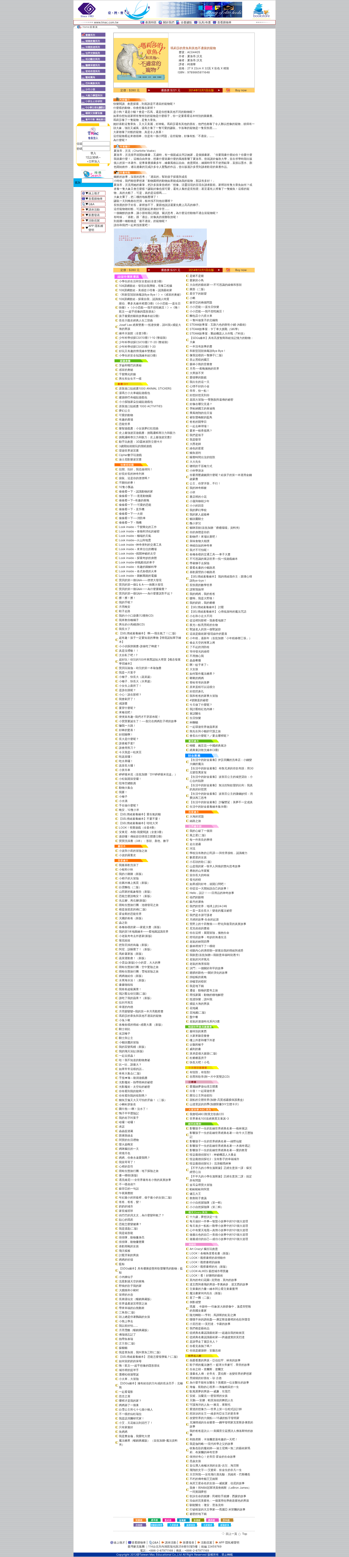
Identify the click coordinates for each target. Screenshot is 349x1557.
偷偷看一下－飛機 (130, 522)
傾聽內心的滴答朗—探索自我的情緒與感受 (216, 950)
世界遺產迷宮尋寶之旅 (133, 1303)
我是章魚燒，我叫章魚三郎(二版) (140, 1352)
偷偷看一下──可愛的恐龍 (135, 504)
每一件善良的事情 (201, 839)
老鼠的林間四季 (199, 941)
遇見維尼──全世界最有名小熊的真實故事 (145, 1179)
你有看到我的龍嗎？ (131, 1091)
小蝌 (192, 298)
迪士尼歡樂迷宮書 (130, 459)
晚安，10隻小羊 (129, 809)
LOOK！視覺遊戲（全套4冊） (138, 827)
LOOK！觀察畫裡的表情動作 (208, 1257)
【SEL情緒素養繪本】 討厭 (207, 607)
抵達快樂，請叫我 (201, 999)
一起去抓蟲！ (127, 1055)
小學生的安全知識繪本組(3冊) (138, 355)
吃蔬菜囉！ (126, 756)
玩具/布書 (205, 22)
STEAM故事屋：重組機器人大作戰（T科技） (218, 333)
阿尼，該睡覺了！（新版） (136, 949)
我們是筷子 (197, 435)
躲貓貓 (123, 1347)
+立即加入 (93, 161)
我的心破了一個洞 (201, 830)
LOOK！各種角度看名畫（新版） (210, 1253)
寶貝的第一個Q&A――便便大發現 (140, 580)
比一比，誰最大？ (130, 1064)
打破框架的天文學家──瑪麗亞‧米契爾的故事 (217, 1509)
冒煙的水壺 (126, 1294)
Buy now (241, 90)
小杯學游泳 (197, 470)
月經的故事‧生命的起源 (204, 919)
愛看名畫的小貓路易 (202, 567)
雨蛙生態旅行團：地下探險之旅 (139, 1171)
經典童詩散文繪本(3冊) (204, 750)
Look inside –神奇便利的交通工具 (140, 544)
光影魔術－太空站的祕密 (134, 1086)
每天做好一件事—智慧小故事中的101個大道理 (219, 1221)
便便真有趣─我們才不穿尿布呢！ (140, 716)
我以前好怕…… (128, 1325)
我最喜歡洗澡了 (129, 865)
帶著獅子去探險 (199, 563)
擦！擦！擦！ (127, 597)
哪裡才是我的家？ (130, 1400)
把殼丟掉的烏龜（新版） (134, 944)
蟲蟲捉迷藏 (126, 1131)
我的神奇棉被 (198, 487)
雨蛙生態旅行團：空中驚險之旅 (139, 967)
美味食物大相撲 (199, 541)
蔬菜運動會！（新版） (133, 958)
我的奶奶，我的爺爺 (202, 602)
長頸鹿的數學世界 (201, 585)
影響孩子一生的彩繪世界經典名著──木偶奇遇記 (220, 1145)
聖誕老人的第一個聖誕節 (205, 629)
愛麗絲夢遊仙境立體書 (204, 1086)
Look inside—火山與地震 (135, 540)
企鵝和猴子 (197, 1044)
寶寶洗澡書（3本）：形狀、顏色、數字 (144, 840)
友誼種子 (124, 1033)
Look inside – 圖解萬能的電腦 (138, 575)
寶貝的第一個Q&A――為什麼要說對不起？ (146, 593)
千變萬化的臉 (127, 374)
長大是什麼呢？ (129, 739)
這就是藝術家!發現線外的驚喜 (208, 633)
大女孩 (194, 669)
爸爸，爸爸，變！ (130, 1202)
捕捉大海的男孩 (199, 1003)
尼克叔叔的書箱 (199, 928)
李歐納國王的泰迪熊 (202, 408)
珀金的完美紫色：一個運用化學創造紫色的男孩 (219, 1500)
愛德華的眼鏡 (198, 377)
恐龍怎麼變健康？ (130, 1224)
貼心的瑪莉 (126, 1219)
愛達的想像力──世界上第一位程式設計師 (216, 1409)
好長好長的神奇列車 (131, 473)
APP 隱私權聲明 (229, 1542)
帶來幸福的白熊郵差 (131, 1308)
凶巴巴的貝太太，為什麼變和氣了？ (141, 1215)
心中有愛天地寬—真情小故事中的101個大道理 (219, 1230)
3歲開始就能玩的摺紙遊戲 (135, 446)
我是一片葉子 (127, 672)
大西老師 (195, 444)
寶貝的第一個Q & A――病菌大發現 (141, 584)
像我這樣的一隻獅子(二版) (206, 355)
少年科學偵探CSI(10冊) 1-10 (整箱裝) (143, 337)
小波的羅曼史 (127, 855)
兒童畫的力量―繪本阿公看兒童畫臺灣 (214, 1288)
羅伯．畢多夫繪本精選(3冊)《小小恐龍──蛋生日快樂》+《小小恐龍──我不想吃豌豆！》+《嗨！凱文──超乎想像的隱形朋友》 (150, 307)
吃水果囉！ (126, 761)
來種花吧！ (126, 712)
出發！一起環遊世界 (202, 1091)
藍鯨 (122, 1264)
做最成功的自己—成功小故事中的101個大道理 (219, 1239)
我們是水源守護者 (201, 915)
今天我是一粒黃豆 (130, 752)
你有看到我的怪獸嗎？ (133, 1095)
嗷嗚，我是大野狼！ (202, 598)
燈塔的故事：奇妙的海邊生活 (208, 937)
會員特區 (151, 22)
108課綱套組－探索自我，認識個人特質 (144, 299)
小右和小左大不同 (201, 616)
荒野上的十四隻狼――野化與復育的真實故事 (218, 923)
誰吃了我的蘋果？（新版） (136, 998)
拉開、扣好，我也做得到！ (136, 469)
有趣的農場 (126, 419)
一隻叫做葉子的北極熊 (204, 320)
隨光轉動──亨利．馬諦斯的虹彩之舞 (213, 1315)
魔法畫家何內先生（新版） (207, 1293)
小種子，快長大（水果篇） (136, 681)
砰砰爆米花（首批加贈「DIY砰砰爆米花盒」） (148, 774)
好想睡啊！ (126, 734)
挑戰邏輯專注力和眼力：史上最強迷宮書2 (145, 437)
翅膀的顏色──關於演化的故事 (209, 972)
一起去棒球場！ (199, 426)
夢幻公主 (124, 410)
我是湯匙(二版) (128, 1228)
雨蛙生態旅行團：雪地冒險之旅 (139, 971)
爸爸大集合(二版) (130, 1073)
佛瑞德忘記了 (127, 1334)
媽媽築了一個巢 (129, 1405)
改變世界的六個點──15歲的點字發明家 (214, 1418)
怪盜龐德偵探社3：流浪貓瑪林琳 (210, 1163)
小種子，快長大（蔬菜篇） (136, 676)
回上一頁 (231, 1533)
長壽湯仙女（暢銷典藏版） (136, 1299)
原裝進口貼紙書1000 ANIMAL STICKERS (145, 388)
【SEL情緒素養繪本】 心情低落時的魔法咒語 (218, 611)
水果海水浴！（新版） (133, 980)
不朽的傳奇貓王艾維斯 (204, 1478)
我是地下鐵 (197, 986)
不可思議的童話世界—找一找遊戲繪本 (214, 558)
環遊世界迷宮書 (129, 450)
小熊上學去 (126, 1321)
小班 (192, 492)
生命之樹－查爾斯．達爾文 (207, 1369)
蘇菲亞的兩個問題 (201, 302)
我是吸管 (195, 439)
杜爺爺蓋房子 (198, 1057)
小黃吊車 (124, 770)
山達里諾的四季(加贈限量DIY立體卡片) (214, 1104)
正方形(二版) (127, 1343)
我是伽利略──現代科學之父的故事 (211, 1443)
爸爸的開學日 (198, 421)
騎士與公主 (126, 1038)
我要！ (123, 792)
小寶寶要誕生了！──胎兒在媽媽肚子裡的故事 (148, 721)
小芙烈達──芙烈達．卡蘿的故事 (210, 1323)
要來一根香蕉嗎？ (201, 430)
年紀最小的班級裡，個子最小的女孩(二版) (145, 1197)
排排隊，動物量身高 (131, 1237)
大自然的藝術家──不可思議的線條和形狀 (216, 284)
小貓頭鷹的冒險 (129, 1042)
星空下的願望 (198, 293)
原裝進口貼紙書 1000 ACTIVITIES (140, 406)
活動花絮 (94, 220)
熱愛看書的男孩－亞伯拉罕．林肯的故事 (215, 1360)
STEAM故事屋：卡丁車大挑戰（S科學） (215, 329)
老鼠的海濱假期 (199, 963)
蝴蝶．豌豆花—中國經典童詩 (208, 745)
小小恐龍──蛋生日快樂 (204, 306)
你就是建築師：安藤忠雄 (205, 1350)
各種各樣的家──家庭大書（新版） (141, 927)
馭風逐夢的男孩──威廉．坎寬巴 (210, 1391)
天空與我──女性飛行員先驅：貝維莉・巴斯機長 (220, 1474)
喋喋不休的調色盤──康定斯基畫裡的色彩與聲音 (220, 1319)
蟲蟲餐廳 (195, 660)
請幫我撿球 (197, 589)
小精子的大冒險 (129, 878)
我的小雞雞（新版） (131, 874)
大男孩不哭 (197, 373)
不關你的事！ (127, 482)
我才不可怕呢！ (199, 550)
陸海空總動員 (127, 783)
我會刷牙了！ (127, 699)
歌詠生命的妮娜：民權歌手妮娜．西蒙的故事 (218, 1496)
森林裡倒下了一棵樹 (202, 946)
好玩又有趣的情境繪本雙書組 (137, 351)
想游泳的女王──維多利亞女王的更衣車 (214, 1413)
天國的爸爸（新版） (131, 918)
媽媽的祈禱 (126, 1259)
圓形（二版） (198, 289)
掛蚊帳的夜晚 (198, 977)
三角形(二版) (127, 1312)
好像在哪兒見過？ (201, 404)
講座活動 (94, 209)
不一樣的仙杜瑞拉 (130, 1414)
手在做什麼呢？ (129, 805)
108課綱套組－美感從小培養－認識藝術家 (145, 290)
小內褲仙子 (126, 1277)
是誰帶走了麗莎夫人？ (204, 1341)
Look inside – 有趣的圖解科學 (138, 566)
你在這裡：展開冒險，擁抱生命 (209, 932)
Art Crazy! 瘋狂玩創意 (204, 1249)
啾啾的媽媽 (197, 678)
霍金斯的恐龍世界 (130, 913)
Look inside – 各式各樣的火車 (138, 571)
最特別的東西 (198, 1031)
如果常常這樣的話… (131, 1069)
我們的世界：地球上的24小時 (208, 906)
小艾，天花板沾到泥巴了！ (136, 1422)
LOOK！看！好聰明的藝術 (206, 1275)
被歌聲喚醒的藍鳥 (201, 417)
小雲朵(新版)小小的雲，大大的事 (140, 962)
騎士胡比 (124, 1029)
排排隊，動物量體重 (131, 1241)
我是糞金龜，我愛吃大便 (134, 1436)
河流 (192, 848)
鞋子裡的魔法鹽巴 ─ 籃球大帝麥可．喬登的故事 (220, 1364)
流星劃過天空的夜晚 (131, 1281)
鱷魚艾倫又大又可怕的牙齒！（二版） (143, 1100)
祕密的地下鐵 (198, 1513)
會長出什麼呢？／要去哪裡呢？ (209, 735)
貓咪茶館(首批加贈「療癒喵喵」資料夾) (215, 527)
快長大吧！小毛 (199, 1062)
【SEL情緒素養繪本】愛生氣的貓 (140, 814)
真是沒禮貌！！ (129, 650)
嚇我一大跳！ (127, 725)
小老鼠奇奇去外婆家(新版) (135, 936)
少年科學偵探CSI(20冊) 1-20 (137, 346)
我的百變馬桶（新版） (133, 1046)
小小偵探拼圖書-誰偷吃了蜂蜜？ (139, 646)
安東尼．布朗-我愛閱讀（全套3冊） (141, 832)
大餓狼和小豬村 (129, 1290)
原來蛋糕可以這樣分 (202, 687)
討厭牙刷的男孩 (129, 1255)
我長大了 (124, 628)
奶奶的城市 (126, 1206)
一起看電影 (126, 1391)
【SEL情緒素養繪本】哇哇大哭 (138, 823)
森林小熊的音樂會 (201, 364)
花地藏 (194, 1008)
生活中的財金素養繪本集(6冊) (208, 806)
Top (244, 1533)
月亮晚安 (124, 606)
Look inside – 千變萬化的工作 (138, 527)
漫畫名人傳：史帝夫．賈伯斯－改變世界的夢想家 (221, 1373)
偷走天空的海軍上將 (202, 642)
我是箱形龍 (126, 1233)
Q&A (91, 204)
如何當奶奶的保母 (130, 1361)
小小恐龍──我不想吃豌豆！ (207, 311)
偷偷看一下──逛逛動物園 (135, 496)
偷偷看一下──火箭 (131, 513)
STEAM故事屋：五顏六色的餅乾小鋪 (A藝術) (218, 324)
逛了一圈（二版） (201, 1297)
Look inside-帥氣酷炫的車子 (137, 562)
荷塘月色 (124, 1153)
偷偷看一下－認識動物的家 (136, 491)
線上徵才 (94, 193)
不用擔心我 (197, 655)
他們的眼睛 (197, 897)
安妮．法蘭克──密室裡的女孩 (209, 1395)
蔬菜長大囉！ (127, 765)
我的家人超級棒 (199, 514)
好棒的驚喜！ (127, 730)
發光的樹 (195, 879)
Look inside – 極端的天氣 (135, 535)
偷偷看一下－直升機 (131, 509)
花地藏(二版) (198, 1012)
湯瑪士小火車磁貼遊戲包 (134, 393)
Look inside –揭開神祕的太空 (137, 553)
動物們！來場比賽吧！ (204, 536)
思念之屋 (124, 1396)
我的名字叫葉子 (129, 1117)
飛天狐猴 (124, 1250)
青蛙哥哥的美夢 (199, 682)
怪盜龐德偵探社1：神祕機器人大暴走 (213, 1154)
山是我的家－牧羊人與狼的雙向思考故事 (215, 866)
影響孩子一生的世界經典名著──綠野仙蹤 (216, 1141)
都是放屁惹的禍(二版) (132, 909)
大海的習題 (197, 816)
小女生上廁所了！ (130, 685)
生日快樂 (195, 718)
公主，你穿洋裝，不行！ (205, 483)
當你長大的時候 (199, 875)
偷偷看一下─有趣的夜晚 (134, 500)
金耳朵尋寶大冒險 (201, 1184)
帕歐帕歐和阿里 (199, 1189)
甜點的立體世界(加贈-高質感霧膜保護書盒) (217, 1099)
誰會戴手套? (127, 743)
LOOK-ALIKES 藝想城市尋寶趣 (209, 1271)
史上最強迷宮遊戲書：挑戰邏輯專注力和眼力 (147, 432)
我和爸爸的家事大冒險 (204, 695)
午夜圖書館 (126, 1193)
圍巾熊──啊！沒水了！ (133, 1108)
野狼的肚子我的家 (130, 1285)
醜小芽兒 (195, 523)
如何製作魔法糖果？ (202, 673)
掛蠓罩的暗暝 (198, 981)
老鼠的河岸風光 (199, 959)
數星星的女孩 (198, 857)
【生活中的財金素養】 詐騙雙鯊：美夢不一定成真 (221, 802)
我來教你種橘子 (129, 620)
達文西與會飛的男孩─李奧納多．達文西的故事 (219, 1284)
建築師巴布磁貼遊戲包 (133, 397)
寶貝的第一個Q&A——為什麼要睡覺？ (143, 589)
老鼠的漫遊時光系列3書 (205, 1021)
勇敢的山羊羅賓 (199, 870)
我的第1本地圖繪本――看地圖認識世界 (143, 931)
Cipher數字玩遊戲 (130, 455)
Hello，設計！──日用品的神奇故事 (212, 892)
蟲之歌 (123, 922)
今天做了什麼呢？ (201, 704)
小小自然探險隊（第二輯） (207, 1207)
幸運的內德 (126, 1007)
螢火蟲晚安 (126, 1144)
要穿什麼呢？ (127, 707)
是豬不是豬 (197, 275)
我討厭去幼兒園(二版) (132, 993)
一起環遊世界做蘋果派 (204, 726)
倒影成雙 (195, 1302)
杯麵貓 (194, 722)
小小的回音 (197, 505)
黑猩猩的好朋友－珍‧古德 (206, 1378)
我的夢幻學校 (198, 510)
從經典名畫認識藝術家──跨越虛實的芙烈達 (217, 1337)
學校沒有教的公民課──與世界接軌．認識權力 (218, 853)
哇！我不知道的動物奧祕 (134, 1060)
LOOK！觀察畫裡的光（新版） (209, 1266)
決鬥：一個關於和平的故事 (207, 968)
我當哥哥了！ (127, 1162)
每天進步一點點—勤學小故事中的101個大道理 (219, 1225)
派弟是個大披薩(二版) (203, 1053)
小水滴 (123, 801)
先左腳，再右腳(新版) (132, 900)
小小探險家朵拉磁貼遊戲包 (136, 401)
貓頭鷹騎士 (197, 518)
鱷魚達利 (195, 452)
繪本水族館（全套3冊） (134, 333)
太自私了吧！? (128, 655)
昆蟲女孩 (195, 1461)
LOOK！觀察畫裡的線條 (205, 1262)
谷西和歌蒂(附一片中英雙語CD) (210, 1076)
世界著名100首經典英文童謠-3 (209, 1118)
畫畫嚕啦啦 (126, 984)
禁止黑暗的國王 (199, 359)
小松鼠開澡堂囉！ (130, 778)
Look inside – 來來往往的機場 (138, 549)
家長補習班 (126, 1210)
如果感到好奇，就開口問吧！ (208, 884)
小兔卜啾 (124, 1020)
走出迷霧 (195, 844)
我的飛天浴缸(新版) (131, 1051)
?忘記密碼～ (93, 157)
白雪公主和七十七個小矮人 (136, 1409)
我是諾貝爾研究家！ (131, 1418)
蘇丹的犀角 (197, 901)
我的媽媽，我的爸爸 (202, 593)
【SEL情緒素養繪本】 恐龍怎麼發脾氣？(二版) (148, 1356)
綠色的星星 (197, 448)
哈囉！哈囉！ (127, 1122)
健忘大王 (195, 1193)
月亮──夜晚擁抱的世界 (204, 368)
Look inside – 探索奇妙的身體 (138, 558)
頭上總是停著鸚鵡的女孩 (134, 1316)
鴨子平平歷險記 (129, 1113)
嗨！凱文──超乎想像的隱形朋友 (139, 1365)
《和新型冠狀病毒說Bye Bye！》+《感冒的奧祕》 (151, 294)
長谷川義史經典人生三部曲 (136, 320)
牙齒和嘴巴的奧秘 (130, 365)
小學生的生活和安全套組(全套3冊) (140, 281)
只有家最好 (126, 1427)
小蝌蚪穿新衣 (127, 1104)
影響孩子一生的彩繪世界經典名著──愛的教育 (218, 1150)
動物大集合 (126, 787)
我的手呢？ (126, 602)
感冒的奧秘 (126, 369)
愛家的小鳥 (197, 280)
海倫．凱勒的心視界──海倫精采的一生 (214, 1387)
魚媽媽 (123, 1431)
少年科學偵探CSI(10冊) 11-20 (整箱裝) (143, 342)
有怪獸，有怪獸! (200, 1072)
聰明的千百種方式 (201, 466)
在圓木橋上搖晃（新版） (134, 882)
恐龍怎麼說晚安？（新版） (136, 896)
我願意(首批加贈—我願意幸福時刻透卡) (215, 955)
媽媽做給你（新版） (131, 975)
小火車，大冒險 (129, 1378)
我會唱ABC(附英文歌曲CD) (207, 1114)
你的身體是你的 (199, 532)
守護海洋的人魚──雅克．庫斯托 (210, 1404)
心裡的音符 (126, 1166)
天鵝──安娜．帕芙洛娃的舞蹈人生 (211, 1400)
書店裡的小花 (198, 496)
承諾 (122, 1126)
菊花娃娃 (124, 940)
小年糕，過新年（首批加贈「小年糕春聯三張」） (221, 638)
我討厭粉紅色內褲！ (202, 709)
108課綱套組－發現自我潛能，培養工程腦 (145, 285)
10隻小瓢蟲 (126, 487)
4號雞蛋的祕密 (199, 700)
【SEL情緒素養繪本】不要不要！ (140, 818)
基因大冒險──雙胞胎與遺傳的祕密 (211, 399)
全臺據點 (186, 22)
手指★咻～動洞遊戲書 (133, 1077)
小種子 (123, 796)
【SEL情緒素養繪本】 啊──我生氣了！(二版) (147, 633)
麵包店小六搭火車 (201, 315)
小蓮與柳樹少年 (199, 501)
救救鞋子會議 (198, 1198)
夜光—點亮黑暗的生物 (204, 624)
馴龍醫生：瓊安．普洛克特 (207, 1505)
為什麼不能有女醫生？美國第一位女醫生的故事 (219, 1382)
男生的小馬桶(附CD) (132, 624)
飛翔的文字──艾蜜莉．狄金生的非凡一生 (216, 1470)
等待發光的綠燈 (199, 651)
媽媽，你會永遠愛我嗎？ (134, 1157)
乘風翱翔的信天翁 (201, 412)
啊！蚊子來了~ (199, 664)
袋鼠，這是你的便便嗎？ (134, 478)
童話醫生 (195, 713)
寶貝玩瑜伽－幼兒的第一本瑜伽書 (140, 668)
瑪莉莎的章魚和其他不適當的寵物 (140, 1015)
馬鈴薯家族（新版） (131, 953)
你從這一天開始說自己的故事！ (209, 888)
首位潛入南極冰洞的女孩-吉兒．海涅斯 (214, 1465)
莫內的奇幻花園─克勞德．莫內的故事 (213, 1280)
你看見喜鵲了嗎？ (201, 1346)
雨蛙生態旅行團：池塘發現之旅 (139, 905)
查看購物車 (224, 22)
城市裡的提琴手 (129, 1370)
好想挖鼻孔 (197, 691)
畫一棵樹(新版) (128, 1175)
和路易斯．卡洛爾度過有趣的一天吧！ (214, 1439)
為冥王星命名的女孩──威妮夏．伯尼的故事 (217, 1483)
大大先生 (195, 461)
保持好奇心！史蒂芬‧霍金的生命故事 (213, 1456)
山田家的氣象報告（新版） (136, 891)
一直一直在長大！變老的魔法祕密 (211, 910)
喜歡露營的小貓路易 (202, 572)
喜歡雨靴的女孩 (129, 1246)
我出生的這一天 (199, 381)
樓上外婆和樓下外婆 (202, 1040)
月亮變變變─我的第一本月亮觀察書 (141, 1011)
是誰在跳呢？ (127, 690)
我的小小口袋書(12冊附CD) (136, 615)
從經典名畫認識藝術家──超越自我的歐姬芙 (217, 1332)
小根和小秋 (126, 869)
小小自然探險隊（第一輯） (207, 1202)
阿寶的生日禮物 (129, 1140)
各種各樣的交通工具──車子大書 (210, 554)
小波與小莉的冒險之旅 (133, 850)
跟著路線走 (126, 1135)
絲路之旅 (195, 821)
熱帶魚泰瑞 (126, 1339)
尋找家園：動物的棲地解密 (207, 994)
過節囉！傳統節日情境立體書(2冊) (140, 836)
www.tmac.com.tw (106, 22)
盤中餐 (194, 1017)
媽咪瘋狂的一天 (129, 1148)
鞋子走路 (124, 611)
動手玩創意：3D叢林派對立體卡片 (140, 441)
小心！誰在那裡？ (130, 694)
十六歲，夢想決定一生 (204, 1216)
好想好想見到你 (199, 395)
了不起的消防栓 (199, 647)
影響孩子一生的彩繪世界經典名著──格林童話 (218, 1128)
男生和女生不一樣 (130, 378)
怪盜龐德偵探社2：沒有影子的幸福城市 (214, 1159)
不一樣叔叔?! (127, 1184)
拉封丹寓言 (126, 1002)
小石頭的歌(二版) (200, 861)
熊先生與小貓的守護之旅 (205, 731)
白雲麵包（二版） (130, 887)
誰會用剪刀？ (127, 747)
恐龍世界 (124, 424)
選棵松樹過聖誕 (129, 1374)
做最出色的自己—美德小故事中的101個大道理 (219, 1234)
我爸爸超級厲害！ (130, 989)
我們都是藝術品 (199, 1328)
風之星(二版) (198, 835)
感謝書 (123, 703)
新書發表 (94, 215)
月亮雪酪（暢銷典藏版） (134, 1330)
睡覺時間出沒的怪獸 (202, 457)
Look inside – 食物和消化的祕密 (139, 531)
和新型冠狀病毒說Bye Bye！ (208, 350)
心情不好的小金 (199, 386)
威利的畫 (195, 1049)
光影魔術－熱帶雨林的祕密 (136, 1082)
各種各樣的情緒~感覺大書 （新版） (141, 1024)
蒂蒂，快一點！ (199, 390)
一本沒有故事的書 (201, 346)
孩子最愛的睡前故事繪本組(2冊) (139, 316)
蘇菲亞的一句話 (129, 1188)
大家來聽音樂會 (199, 1035)
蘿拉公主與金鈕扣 (201, 1095)
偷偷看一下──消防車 (132, 518)
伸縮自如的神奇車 (201, 545)
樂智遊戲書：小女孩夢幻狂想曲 (139, 428)
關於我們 (168, 22)
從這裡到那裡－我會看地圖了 (208, 620)
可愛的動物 (126, 415)
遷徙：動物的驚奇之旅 (204, 990)
